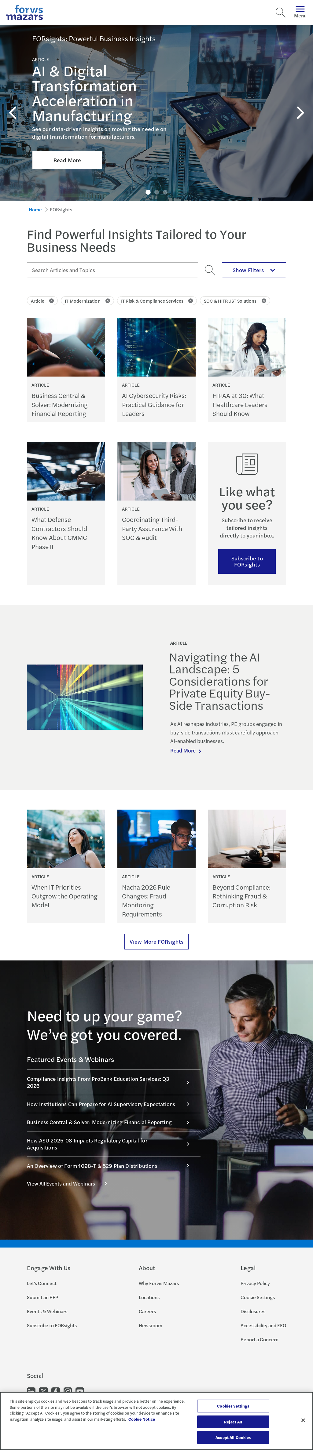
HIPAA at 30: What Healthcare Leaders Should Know (239, 404)
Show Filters (248, 270)
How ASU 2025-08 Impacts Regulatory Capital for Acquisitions (87, 1144)
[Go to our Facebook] (55, 1391)
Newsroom (150, 1325)
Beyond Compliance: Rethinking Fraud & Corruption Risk (241, 896)
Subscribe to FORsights (247, 561)
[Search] (280, 12)
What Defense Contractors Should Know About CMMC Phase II (59, 533)
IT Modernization (82, 300)
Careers (147, 1311)
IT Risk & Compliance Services (152, 300)
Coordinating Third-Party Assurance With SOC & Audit (152, 528)
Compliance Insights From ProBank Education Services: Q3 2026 (98, 1082)
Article (38, 300)
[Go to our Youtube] (79, 1391)
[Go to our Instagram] (68, 1391)
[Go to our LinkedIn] (31, 1391)
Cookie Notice (141, 1419)
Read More (67, 160)
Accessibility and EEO (263, 1325)
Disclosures (253, 1311)
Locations (149, 1297)
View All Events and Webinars (61, 1183)
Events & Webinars (47, 1311)
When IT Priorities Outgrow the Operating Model (64, 896)
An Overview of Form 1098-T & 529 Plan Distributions (92, 1165)
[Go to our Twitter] (43, 1391)
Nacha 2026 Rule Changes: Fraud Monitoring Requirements (146, 900)
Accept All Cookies (233, 1437)
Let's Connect (42, 1283)
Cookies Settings (233, 1406)
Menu (300, 15)
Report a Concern (259, 1339)
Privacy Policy (255, 1283)
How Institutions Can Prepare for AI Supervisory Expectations (101, 1104)
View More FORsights (156, 941)
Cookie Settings (258, 1297)
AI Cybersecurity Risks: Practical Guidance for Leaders (154, 404)
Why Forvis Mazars (159, 1283)
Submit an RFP (42, 1297)
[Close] (303, 1420)
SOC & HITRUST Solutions (230, 300)
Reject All (233, 1422)
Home (35, 209)
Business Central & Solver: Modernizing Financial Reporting (59, 404)
